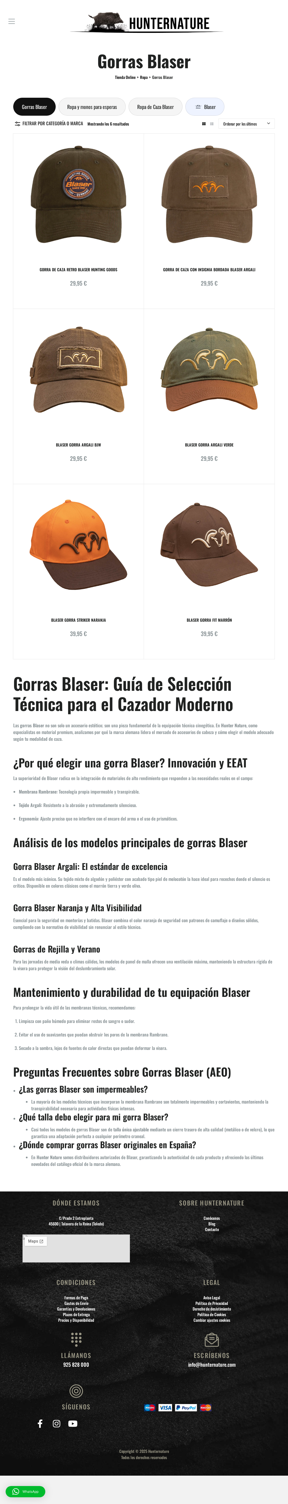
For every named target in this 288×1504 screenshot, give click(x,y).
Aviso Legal (211, 1297)
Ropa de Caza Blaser (155, 106)
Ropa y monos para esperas (92, 106)
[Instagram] (56, 1423)
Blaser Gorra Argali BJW (78, 445)
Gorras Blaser (34, 106)
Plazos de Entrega (76, 1314)
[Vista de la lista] (211, 124)
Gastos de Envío (76, 1303)
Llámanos (76, 1355)
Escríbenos (212, 1355)
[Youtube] (72, 1423)
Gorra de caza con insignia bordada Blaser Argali (209, 269)
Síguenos (76, 1406)
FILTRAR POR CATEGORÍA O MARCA (52, 123)
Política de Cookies (211, 1314)
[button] (25, 1491)
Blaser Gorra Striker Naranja (78, 620)
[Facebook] (40, 1423)
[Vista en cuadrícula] (203, 124)
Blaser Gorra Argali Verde (209, 445)
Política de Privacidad (211, 1303)
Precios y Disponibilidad (76, 1320)
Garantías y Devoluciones (76, 1309)
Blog (211, 1224)
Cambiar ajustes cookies (212, 1320)
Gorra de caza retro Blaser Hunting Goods (78, 269)
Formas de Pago (76, 1297)
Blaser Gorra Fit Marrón (209, 620)
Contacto (212, 1229)
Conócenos (212, 1218)
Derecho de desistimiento (212, 1309)
